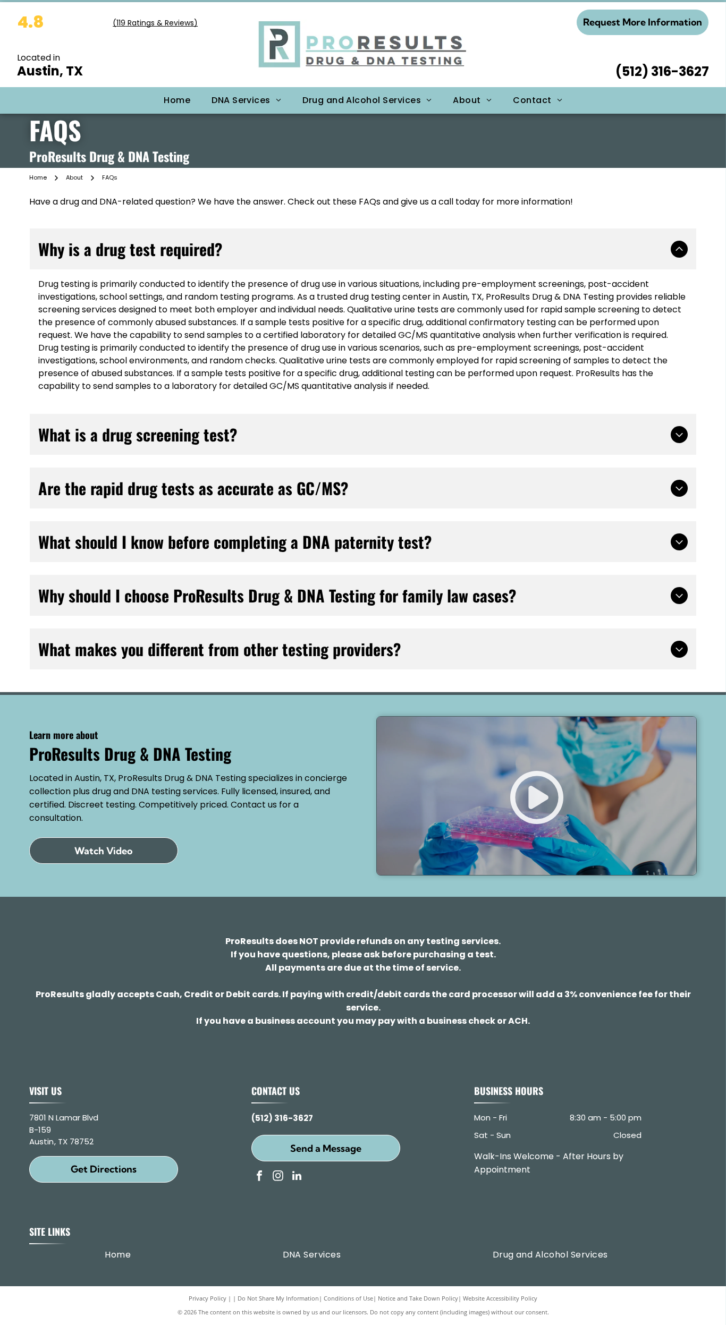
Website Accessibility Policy (500, 1298)
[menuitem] (177, 100)
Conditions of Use (348, 1298)
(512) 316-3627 (662, 71)
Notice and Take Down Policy (418, 1298)
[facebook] (259, 1177)
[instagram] (278, 1177)
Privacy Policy (207, 1298)
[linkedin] (297, 1177)
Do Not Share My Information (278, 1298)
